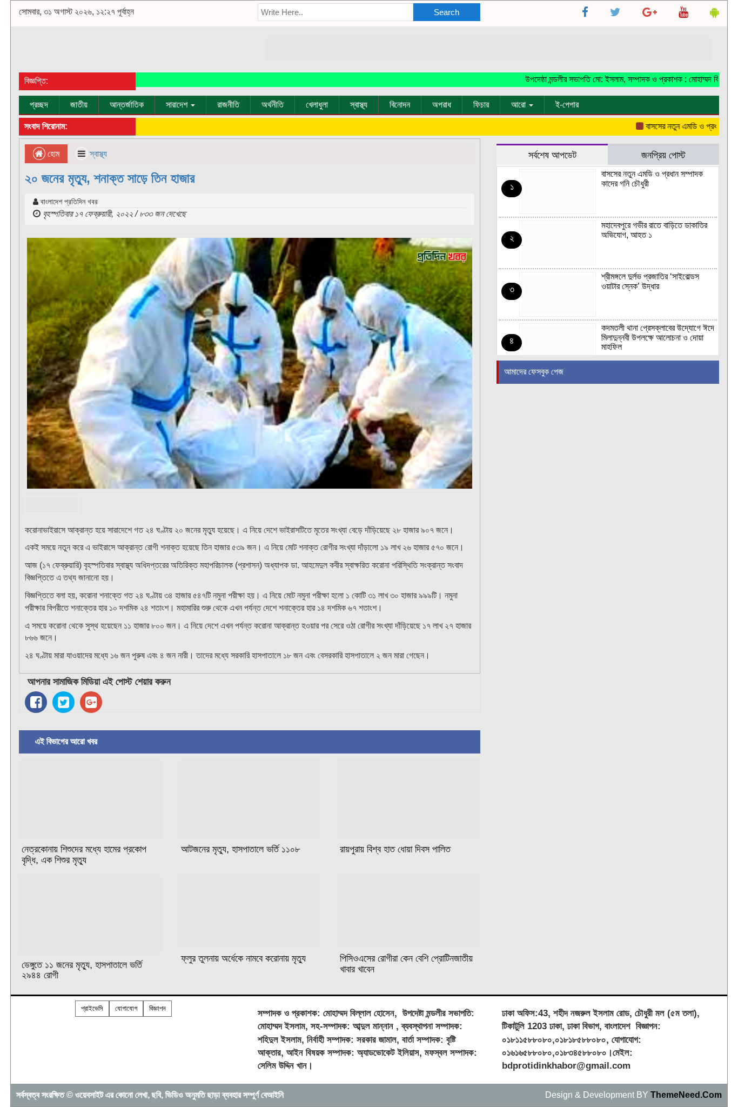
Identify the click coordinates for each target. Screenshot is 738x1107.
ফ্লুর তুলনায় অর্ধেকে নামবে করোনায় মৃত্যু (243, 958)
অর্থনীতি (272, 104)
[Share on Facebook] (36, 702)
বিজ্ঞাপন (157, 1008)
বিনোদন (400, 104)
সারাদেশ (178, 104)
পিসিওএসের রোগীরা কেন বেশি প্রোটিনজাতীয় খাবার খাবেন (406, 964)
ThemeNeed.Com (686, 1094)
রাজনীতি (228, 104)
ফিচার (481, 104)
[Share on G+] (91, 702)
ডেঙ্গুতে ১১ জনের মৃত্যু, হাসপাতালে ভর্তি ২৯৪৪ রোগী (82, 970)
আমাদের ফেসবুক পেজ (533, 371)
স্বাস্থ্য (358, 104)
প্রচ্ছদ (39, 104)
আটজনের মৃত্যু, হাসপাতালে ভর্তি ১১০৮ (240, 849)
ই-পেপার (567, 104)
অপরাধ (441, 104)
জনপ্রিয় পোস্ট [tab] (663, 155)
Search (446, 12)
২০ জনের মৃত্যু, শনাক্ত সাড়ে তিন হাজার (110, 178)
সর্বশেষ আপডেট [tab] (552, 155)
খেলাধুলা (317, 104)
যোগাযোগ (126, 1008)
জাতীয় (79, 104)
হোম (52, 153)
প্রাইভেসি (92, 1008)
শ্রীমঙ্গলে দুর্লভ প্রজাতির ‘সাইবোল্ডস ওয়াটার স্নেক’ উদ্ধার (650, 281)
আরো (519, 104)
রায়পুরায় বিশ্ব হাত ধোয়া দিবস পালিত (395, 849)
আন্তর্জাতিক (127, 104)
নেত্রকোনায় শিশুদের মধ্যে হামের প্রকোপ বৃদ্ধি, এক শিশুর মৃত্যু (84, 854)
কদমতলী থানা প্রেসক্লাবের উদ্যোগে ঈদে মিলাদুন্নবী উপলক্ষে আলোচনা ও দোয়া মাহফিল (657, 337)
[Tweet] (63, 702)
